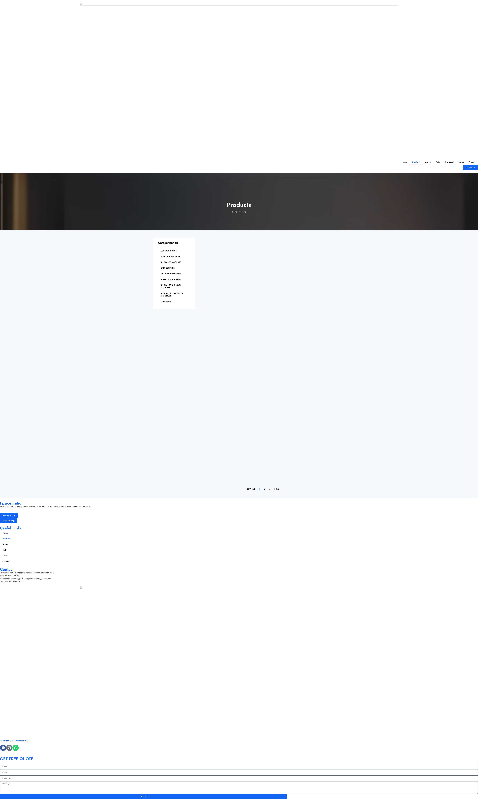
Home (404, 162)
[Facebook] (3, 748)
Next (276, 488)
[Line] (9, 748)
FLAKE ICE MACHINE (170, 256)
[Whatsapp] (15, 748)
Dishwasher (166, 301)
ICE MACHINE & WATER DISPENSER (172, 294)
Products (416, 162)
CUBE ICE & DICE (169, 250)
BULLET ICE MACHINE (171, 279)
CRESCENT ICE (168, 268)
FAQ (438, 162)
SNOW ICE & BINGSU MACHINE (171, 286)
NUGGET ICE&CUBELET (172, 273)
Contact (472, 162)
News (461, 162)
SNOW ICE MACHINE (171, 262)
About (428, 162)
